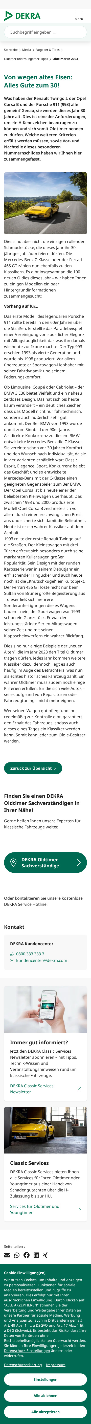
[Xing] (45, 1255)
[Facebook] (27, 1255)
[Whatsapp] (16, 1255)
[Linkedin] (36, 1255)
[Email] (7, 1255)
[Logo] (24, 16)
